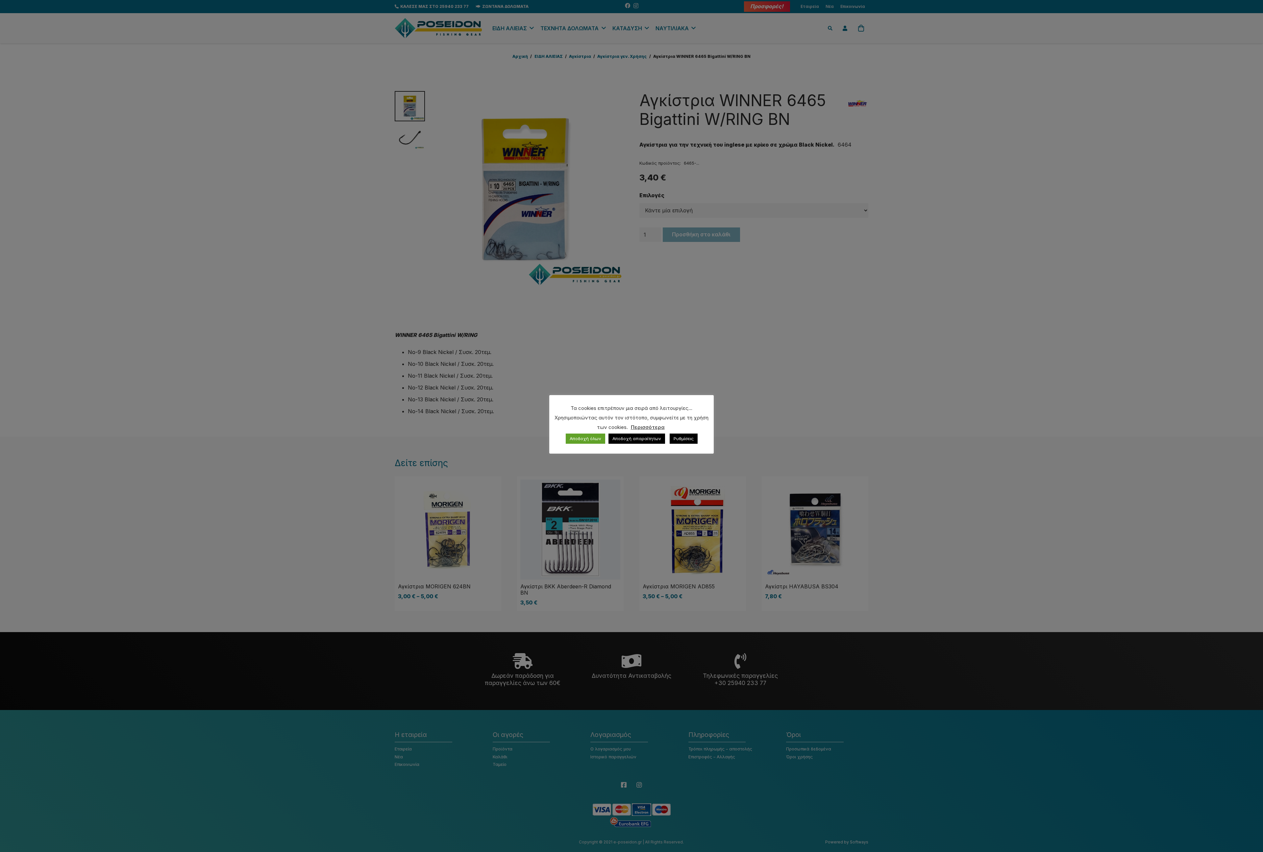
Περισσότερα (648, 427)
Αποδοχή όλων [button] (585, 438)
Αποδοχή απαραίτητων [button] (636, 438)
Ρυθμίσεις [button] (684, 438)
